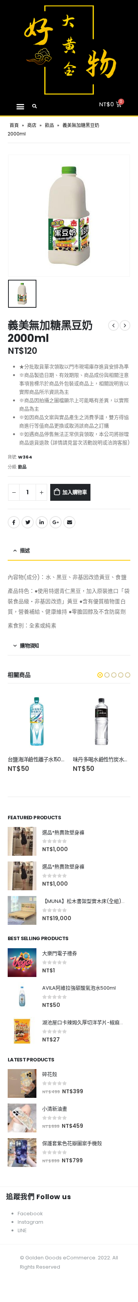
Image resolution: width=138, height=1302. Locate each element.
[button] (20, 106)
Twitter (27, 522)
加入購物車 (74, 492)
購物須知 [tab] (29, 645)
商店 (31, 125)
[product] (36, 721)
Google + (55, 522)
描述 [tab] (25, 550)
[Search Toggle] (34, 106)
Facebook (14, 522)
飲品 (49, 125)
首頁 (14, 125)
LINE (22, 1230)
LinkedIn (42, 522)
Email (69, 522)
